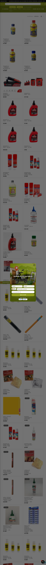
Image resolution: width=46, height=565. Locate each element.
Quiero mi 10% (23, 294)
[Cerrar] (34, 265)
